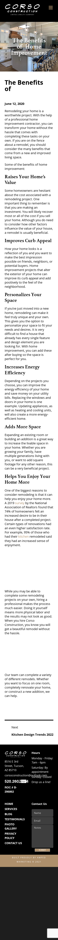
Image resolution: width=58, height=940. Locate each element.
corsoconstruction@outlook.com (26, 775)
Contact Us (13, 843)
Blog (8, 814)
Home (9, 804)
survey (19, 503)
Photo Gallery (11, 826)
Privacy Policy (10, 836)
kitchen (23, 536)
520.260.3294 (16, 782)
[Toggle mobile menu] (51, 7)
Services (11, 809)
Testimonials (15, 819)
